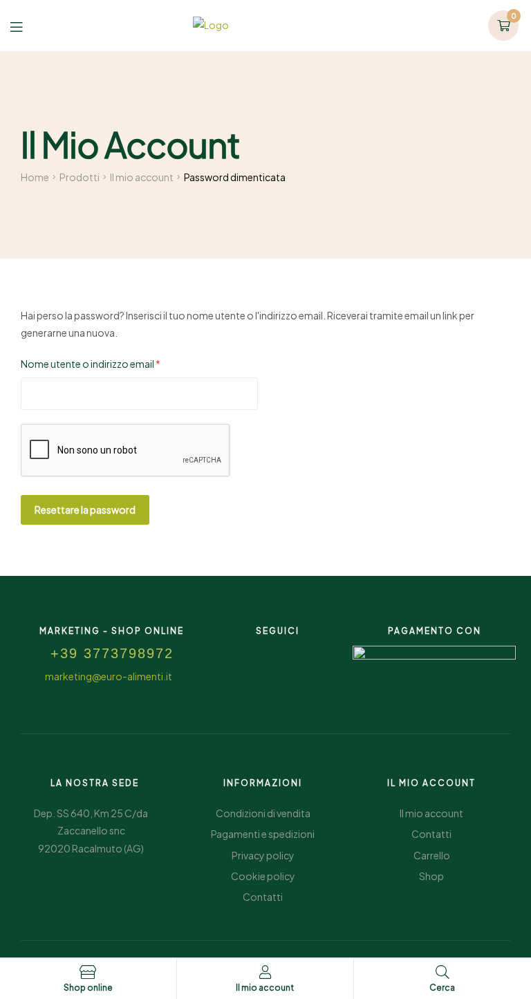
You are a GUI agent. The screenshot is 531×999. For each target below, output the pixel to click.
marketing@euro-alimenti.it (108, 676)
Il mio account (142, 177)
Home (35, 177)
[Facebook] (262, 651)
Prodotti (79, 177)
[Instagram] (293, 651)
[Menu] (26, 26)
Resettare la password (85, 509)
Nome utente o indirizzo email (112, 362)
